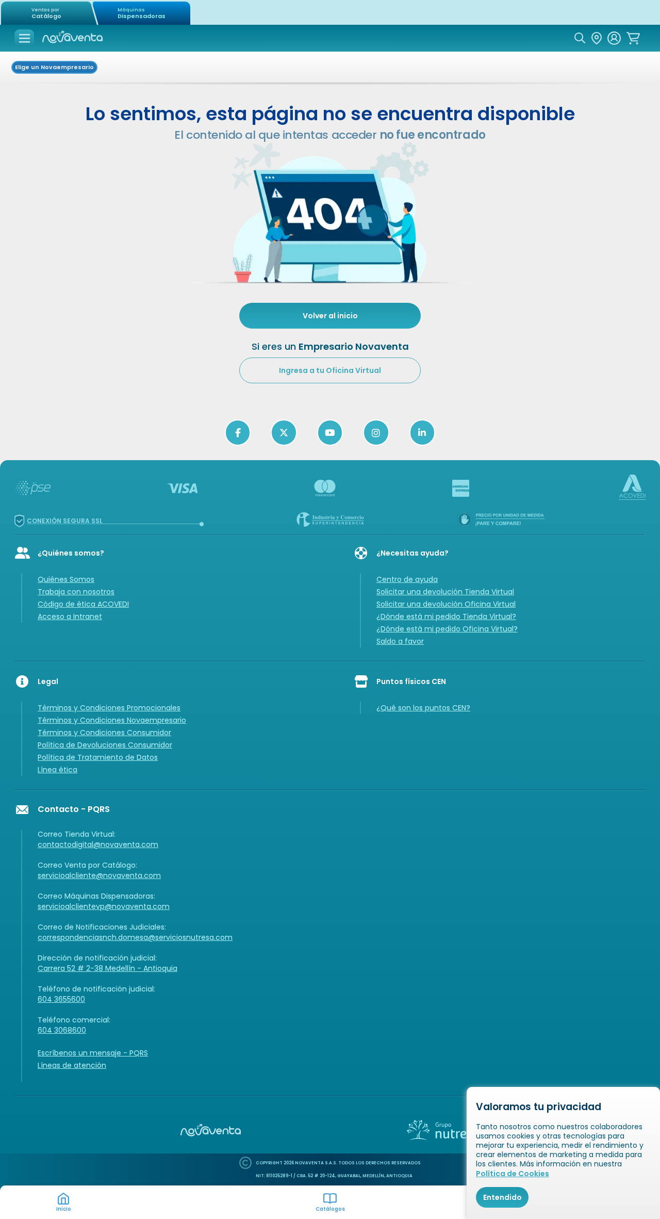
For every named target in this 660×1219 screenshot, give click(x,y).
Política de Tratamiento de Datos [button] (98, 757)
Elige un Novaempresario (54, 67)
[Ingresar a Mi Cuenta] (614, 38)
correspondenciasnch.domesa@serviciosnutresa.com (135, 937)
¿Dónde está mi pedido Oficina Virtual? (447, 629)
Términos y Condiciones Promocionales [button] (109, 708)
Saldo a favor (400, 641)
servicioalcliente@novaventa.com (99, 875)
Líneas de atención (72, 1065)
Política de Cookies (512, 1173)
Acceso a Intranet (70, 616)
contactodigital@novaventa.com (98, 844)
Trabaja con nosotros (76, 592)
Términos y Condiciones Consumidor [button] (104, 732)
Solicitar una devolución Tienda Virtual (445, 592)
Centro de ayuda (407, 579)
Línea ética (57, 770)
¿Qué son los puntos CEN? (423, 708)
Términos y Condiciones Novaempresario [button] (112, 720)
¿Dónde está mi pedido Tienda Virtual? (446, 616)
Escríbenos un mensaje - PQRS (93, 1053)
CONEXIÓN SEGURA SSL (65, 520)
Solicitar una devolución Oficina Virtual (446, 604)
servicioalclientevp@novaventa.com (104, 906)
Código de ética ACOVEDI (83, 604)
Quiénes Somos (66, 579)
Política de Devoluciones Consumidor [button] (105, 745)
